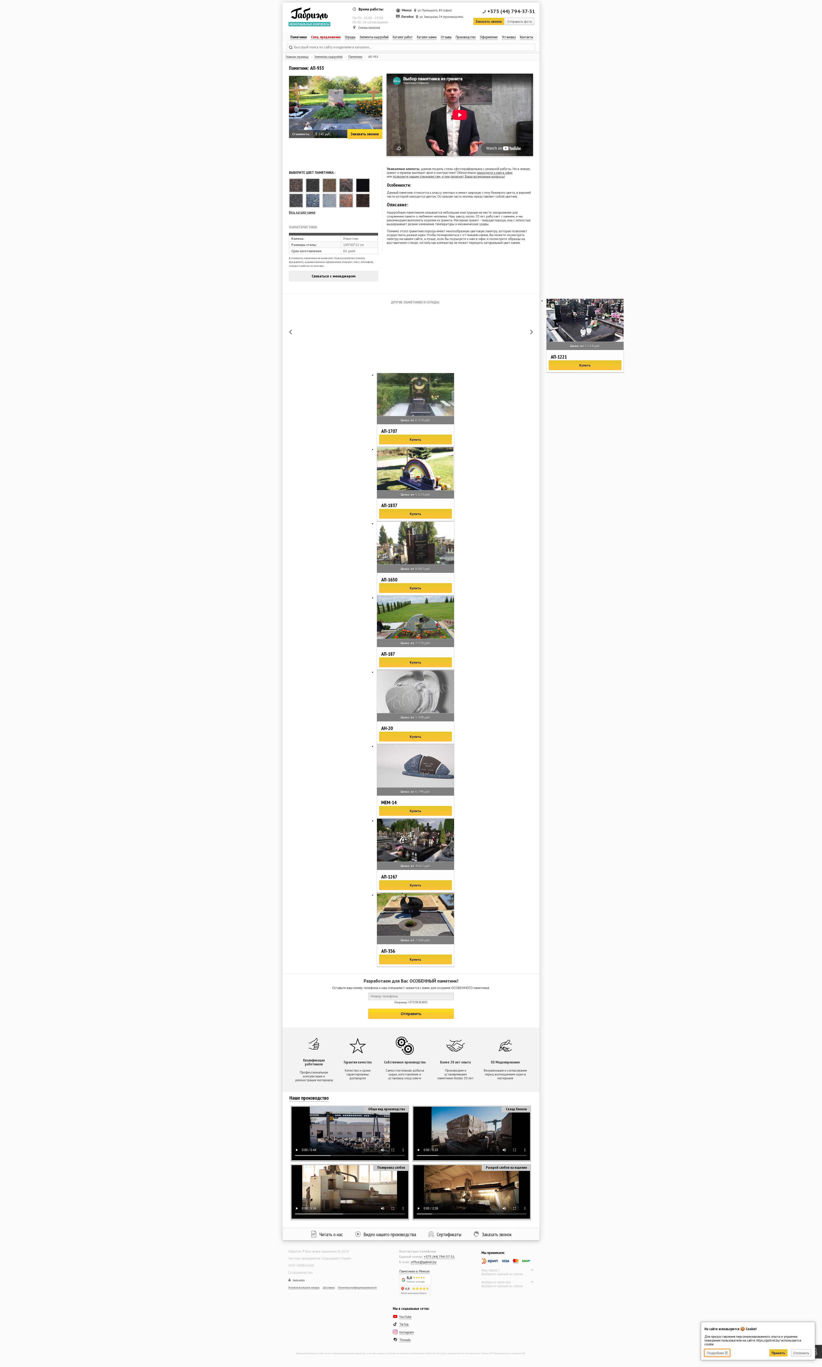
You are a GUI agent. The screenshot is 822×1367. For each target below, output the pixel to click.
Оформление (489, 36)
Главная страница (297, 57)
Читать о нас (331, 1234)
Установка (509, 36)
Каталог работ (403, 36)
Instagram (406, 1332)
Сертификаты (449, 1234)
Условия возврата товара (303, 1287)
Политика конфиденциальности (357, 1287)
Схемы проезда (369, 27)
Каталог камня (426, 36)
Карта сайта (299, 1280)
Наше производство (309, 1097)
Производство (466, 36)
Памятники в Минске (414, 1271)
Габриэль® (309, 14)
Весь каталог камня (302, 212)
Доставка (329, 1287)
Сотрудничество (300, 1272)
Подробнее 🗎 (717, 1353)
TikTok (404, 1324)
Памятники (355, 57)
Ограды (350, 36)
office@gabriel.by (423, 1262)
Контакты (526, 36)
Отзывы (446, 36)
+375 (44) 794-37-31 (511, 11)
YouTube (405, 1317)
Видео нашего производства (389, 1234)
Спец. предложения (326, 36)
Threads (405, 1340)
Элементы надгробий (328, 57)
